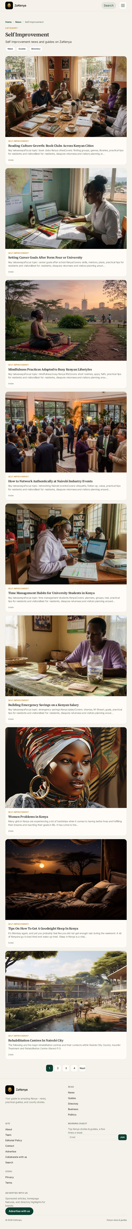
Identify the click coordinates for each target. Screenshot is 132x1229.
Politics (72, 1114)
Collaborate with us (16, 1156)
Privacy (9, 1177)
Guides (22, 48)
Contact (9, 1145)
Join (122, 1137)
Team (8, 1134)
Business (73, 1109)
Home (8, 22)
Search (109, 5)
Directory (35, 48)
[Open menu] (123, 5)
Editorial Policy (13, 1140)
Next (82, 1068)
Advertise (10, 1151)
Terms (8, 1182)
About (8, 1129)
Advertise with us (19, 1211)
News (18, 22)
